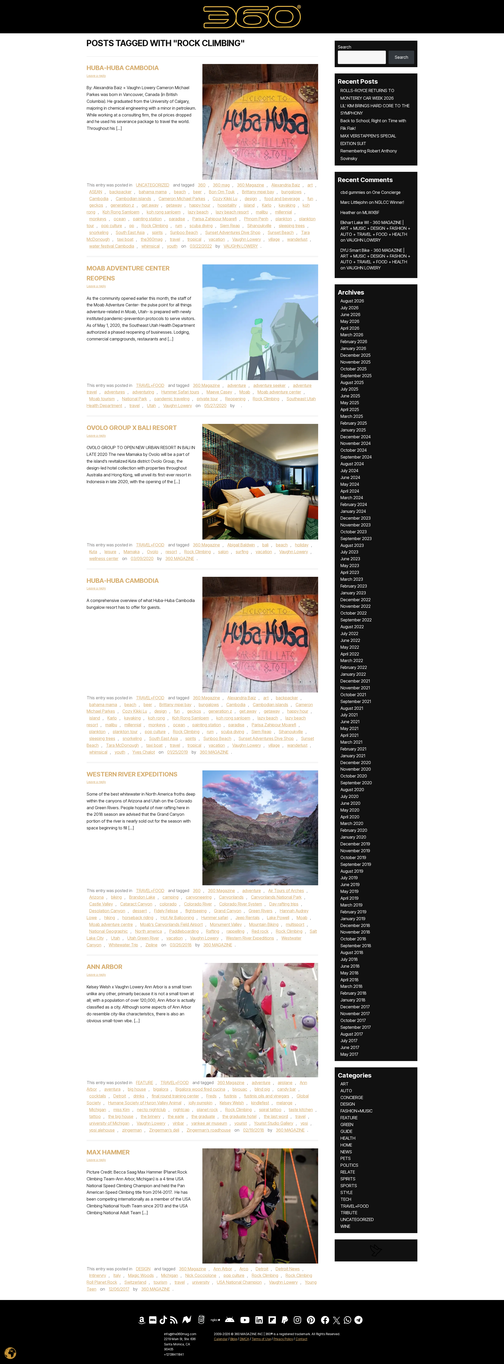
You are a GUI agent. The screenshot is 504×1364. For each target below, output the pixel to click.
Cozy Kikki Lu (225, 198)
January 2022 (353, 674)
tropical (194, 239)
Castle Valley (101, 904)
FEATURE (144, 1082)
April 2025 (349, 409)
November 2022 (355, 606)
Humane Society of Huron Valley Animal (144, 1102)
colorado (168, 904)
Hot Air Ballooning (177, 917)
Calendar (221, 1339)
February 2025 (353, 423)
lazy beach (198, 212)
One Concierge (386, 192)
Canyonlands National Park (276, 897)
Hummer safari (214, 917)
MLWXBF (371, 212)
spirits (157, 232)
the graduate (203, 1116)
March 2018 (351, 986)
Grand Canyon (227, 910)
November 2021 (355, 687)
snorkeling (98, 232)
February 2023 (353, 586)
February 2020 (353, 830)
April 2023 (349, 572)
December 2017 (355, 1006)
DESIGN (143, 1268)
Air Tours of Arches (286, 890)
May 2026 (349, 321)
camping (170, 897)
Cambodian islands (133, 198)
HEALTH (347, 1138)
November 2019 (355, 850)
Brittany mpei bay (258, 191)
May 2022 (349, 647)
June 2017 (349, 1047)
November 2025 (355, 362)
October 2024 (353, 450)
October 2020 (353, 776)
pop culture (111, 225)
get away (150, 205)
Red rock (260, 931)
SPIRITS (347, 1178)
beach (180, 191)
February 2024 (353, 504)
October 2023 (353, 531)
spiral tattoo (270, 1109)
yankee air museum (209, 1123)
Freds (211, 1096)
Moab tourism (102, 398)
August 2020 (352, 789)
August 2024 (352, 463)
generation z (122, 205)
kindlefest (260, 1102)
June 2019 (350, 884)
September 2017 (355, 1027)
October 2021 (353, 694)
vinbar (178, 1123)
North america (148, 931)
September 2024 (356, 457)
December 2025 (355, 355)
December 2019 (355, 843)
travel (175, 239)
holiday (301, 544)
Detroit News (288, 1268)
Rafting (212, 931)
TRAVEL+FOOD (150, 385)
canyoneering (199, 897)
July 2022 (349, 633)
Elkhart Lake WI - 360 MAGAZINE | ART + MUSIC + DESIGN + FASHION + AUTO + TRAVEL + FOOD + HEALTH (375, 228)
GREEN (346, 1124)
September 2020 (356, 782)
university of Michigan (109, 1123)
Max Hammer (108, 1152)
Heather (347, 212)
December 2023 (355, 518)
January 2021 (352, 755)
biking (116, 897)
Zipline (151, 944)
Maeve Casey (219, 392)
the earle (176, 1116)
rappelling (235, 931)
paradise (177, 218)
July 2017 (349, 1040)
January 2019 (352, 918)
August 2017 (351, 1034)
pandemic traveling (172, 398)
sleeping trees (292, 225)
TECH (345, 1199)
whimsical (150, 246)
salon (223, 551)
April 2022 (349, 654)
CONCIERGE (351, 1097)
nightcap (181, 1109)
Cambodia (98, 198)
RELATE (347, 1172)
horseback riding (137, 917)
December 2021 (355, 681)
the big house (120, 1116)
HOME (346, 1145)
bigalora (160, 1089)
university (200, 1282)
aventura (112, 1089)
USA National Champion (239, 1282)
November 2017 (355, 1013)
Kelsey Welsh (232, 1102)
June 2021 (349, 721)
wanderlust (297, 239)
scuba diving (201, 225)
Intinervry (97, 1275)
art (310, 185)
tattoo (95, 1116)
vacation (217, 239)
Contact (301, 1339)
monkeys (97, 218)
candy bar (286, 1089)
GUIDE (346, 1131)
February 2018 (353, 993)
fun (310, 198)
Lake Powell (278, 917)
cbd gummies (352, 192)
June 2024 (350, 477)
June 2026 (350, 314)
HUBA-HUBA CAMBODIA (123, 68)
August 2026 (352, 300)
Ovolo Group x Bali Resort (132, 427)
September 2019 (355, 864)
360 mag (221, 185)
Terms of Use (261, 1339)
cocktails (97, 1096)
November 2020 (355, 769)
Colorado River (198, 904)
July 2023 (349, 552)
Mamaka (132, 551)
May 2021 (349, 728)
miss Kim (121, 1109)
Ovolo (152, 551)
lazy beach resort (232, 212)
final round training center (175, 1096)
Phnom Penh (256, 218)
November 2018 (355, 932)
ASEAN (95, 191)
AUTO (346, 1090)
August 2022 (352, 626)
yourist (240, 1123)
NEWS (346, 1151)
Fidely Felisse (166, 910)
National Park (134, 398)
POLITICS (349, 1165)
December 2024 (355, 436)
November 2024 (355, 443)
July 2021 (349, 714)
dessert (140, 910)
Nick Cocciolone (200, 1275)
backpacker (120, 191)
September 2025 (356, 375)
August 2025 (352, 382)
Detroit (119, 1096)
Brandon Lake (142, 897)
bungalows (291, 191)
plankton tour (125, 731)
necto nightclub (151, 1109)
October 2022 (353, 613)
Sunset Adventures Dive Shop (232, 232)
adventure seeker (269, 385)
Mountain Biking (264, 924)
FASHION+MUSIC (356, 1110)
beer (197, 191)
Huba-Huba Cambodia (123, 580)
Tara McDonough (122, 745)
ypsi (304, 1123)
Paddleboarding (184, 931)
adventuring (143, 392)
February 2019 (353, 911)
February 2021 (353, 749)
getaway (174, 205)
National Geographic (108, 931)
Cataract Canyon (136, 904)
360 (202, 185)
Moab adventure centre (111, 924)
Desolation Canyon (107, 910)
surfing (242, 551)
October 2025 (353, 368)
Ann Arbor (104, 967)
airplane (285, 1082)
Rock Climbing (154, 225)
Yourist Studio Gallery (273, 1123)
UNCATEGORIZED (152, 185)
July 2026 (349, 307)
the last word (276, 1116)
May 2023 (349, 565)
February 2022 (353, 667)
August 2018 (351, 952)
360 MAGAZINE (179, 558)
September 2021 (355, 701)
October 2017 (353, 1020)
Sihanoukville (259, 225)
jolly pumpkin (200, 1102)
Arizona (96, 897)
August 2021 (351, 708)
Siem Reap (230, 225)
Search (344, 47)
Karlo (266, 205)
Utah (151, 405)
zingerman (132, 1130)
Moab (244, 392)
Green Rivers (260, 910)
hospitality (227, 205)
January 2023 (353, 592)
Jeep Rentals (247, 917)
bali (265, 544)
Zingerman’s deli (164, 1130)
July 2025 (349, 389)
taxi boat (125, 239)
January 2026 (353, 348)
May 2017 (349, 1054)
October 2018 (353, 938)
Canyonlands (231, 897)
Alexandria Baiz (285, 185)
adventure (236, 385)
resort (171, 551)
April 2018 (349, 979)
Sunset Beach (281, 232)
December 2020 (355, 762)
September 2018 (355, 945)
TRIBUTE (348, 1212)
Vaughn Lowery (246, 239)
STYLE (346, 1192)
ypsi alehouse (102, 1130)
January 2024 (353, 511)
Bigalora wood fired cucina (200, 1089)
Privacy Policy (283, 1339)
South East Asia (130, 232)
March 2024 (351, 497)
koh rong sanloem (164, 212)
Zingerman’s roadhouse (209, 1130)
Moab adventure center (279, 392)
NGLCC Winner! (389, 202)
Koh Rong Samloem (121, 212)
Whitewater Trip (123, 944)
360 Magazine (250, 185)
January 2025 (353, 430)
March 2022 (351, 660)
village (274, 239)
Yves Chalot (144, 752)
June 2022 (350, 640)
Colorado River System (240, 904)
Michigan (97, 1109)
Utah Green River (143, 938)
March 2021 (351, 742)
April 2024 (349, 491)
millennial (283, 212)
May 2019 (349, 891)
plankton (284, 218)
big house (137, 1089)
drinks (138, 1096)
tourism (160, 1282)
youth (172, 246)
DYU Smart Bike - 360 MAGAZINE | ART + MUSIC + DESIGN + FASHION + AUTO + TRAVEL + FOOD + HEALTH (375, 256)
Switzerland (135, 1282)
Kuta (93, 551)
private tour (207, 398)
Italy (117, 1275)
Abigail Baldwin (241, 544)
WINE (345, 1226)
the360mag (151, 239)
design (251, 198)
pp (131, 225)
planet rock (207, 1109)
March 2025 (351, 416)
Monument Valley (226, 924)
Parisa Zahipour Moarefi (214, 218)
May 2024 (349, 484)
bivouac (240, 1089)
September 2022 (356, 619)
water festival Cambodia (111, 246)
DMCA (244, 1339)
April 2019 (349, 898)
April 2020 (349, 816)
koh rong (156, 718)
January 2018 (352, 1000)
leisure (110, 551)
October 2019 (353, 857)
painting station (147, 218)
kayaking (287, 205)
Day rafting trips (283, 904)
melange (284, 1102)
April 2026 (349, 328)
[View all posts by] (238, 405)
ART (344, 1083)
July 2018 (349, 959)
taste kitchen (301, 1109)
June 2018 (350, 966)
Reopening (235, 398)
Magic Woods (141, 1275)
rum (178, 225)
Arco (243, 1268)
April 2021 (349, 735)
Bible (233, 1339)
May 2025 (349, 402)
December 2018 (355, 925)
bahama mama (153, 191)
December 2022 (355, 599)
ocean (120, 218)
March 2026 (351, 334)
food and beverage (282, 198)
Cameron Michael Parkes (182, 198)
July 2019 (349, 877)
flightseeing (196, 910)
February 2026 (353, 341)
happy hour (199, 205)
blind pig (262, 1089)
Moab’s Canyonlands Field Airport (171, 924)
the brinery (150, 1116)
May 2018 (349, 973)
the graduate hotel (239, 1116)
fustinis (230, 1096)
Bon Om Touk (222, 191)
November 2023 (355, 525)
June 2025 (350, 395)
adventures (114, 392)
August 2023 (352, 545)
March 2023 (351, 579)
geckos (96, 205)
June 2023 (350, 558)
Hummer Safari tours (180, 392)
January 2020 (353, 837)
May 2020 (349, 810)
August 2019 (351, 871)
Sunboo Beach (184, 232)
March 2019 (351, 905)
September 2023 (356, 538)
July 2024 (349, 470)
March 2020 (351, 823)
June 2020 (350, 803)
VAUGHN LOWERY (241, 246)
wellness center (103, 558)
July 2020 (349, 796)
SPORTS (348, 1185)
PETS (345, 1158)
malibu (262, 212)
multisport (295, 924)
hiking (109, 917)
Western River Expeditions (132, 774)
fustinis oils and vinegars (266, 1096)
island (249, 205)
